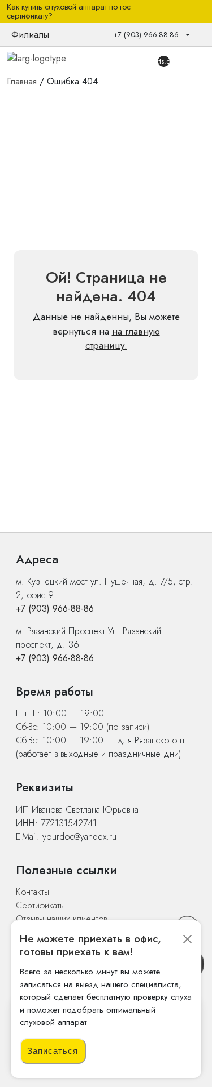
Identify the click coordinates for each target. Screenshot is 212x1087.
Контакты (32, 891)
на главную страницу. (122, 338)
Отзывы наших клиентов (61, 918)
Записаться (52, 1050)
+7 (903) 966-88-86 (55, 608)
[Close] (187, 939)
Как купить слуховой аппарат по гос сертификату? (69, 12)
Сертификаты (40, 905)
